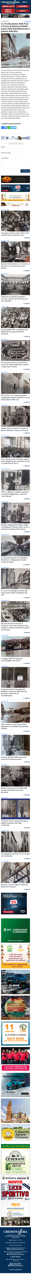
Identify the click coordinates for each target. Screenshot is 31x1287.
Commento (4, 158)
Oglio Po (23, 11)
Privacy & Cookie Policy (15, 1269)
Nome (3, 147)
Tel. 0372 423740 (16, 1263)
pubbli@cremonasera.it (16, 1265)
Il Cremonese (22, 6)
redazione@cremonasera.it (16, 1254)
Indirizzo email (6, 153)
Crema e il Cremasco (8, 11)
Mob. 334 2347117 (16, 1264)
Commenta (25, 171)
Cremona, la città (8, 6)
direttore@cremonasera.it (16, 1249)
